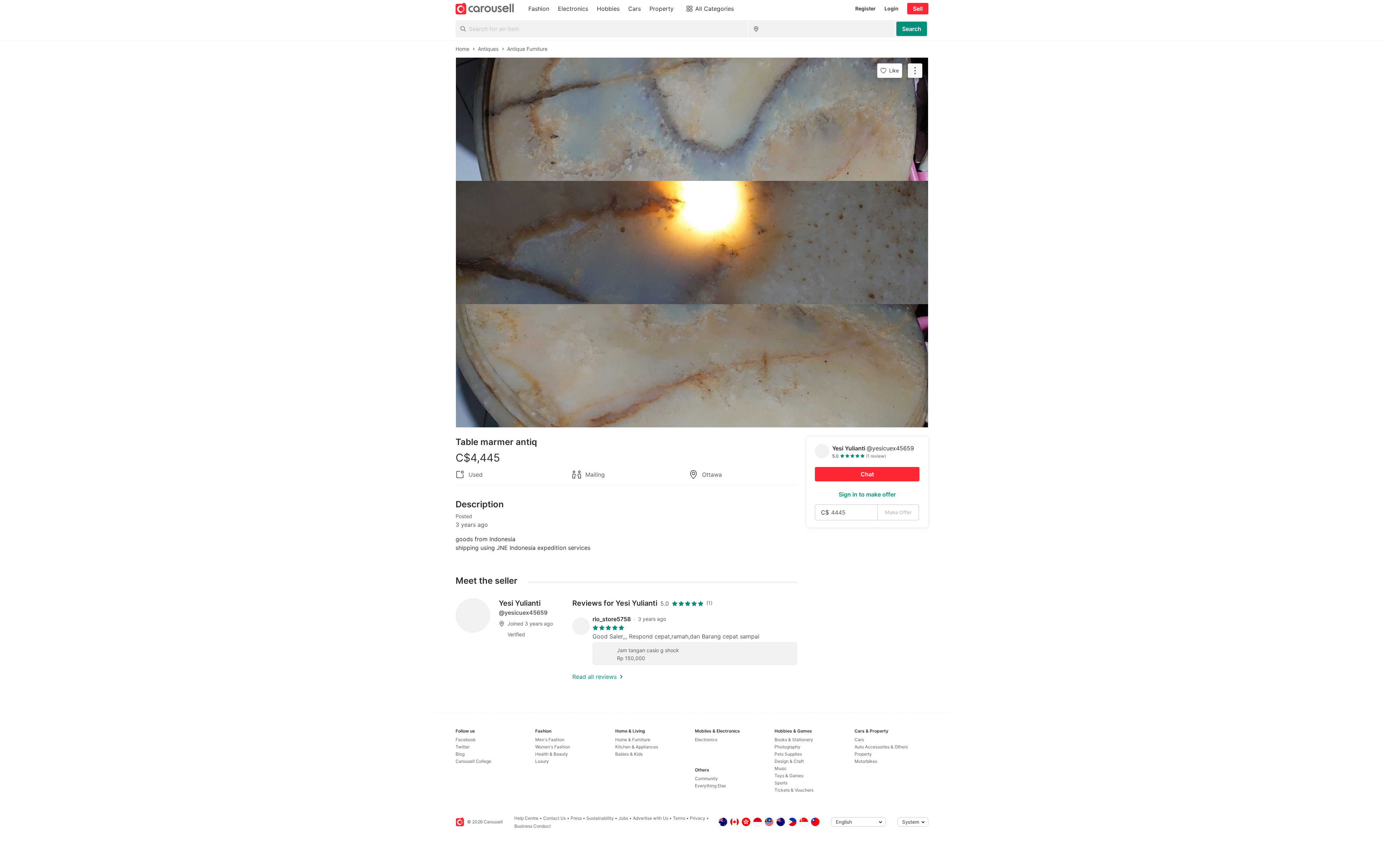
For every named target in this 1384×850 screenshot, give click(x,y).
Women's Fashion (552, 746)
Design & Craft (789, 761)
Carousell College (473, 761)
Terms (679, 818)
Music (781, 768)
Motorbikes (866, 761)
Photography (787, 746)
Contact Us (554, 818)
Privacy (697, 818)
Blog (460, 754)
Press (576, 818)
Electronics (706, 739)
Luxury (542, 761)
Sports (781, 783)
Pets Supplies (788, 754)
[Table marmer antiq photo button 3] (692, 365)
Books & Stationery (794, 739)
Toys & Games (789, 775)
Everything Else (710, 785)
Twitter (463, 746)
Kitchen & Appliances (636, 746)
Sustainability (600, 818)
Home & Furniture (632, 739)
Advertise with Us (650, 818)
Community (706, 778)
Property (863, 754)
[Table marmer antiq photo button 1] (692, 119)
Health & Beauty (551, 754)
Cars (859, 739)
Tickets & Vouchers (794, 790)
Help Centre (526, 818)
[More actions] (915, 70)
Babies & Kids (629, 754)
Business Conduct (532, 826)
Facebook (466, 739)
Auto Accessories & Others (881, 746)
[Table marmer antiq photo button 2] (692, 242)
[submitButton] (911, 29)
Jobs (623, 818)
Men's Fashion (549, 739)
